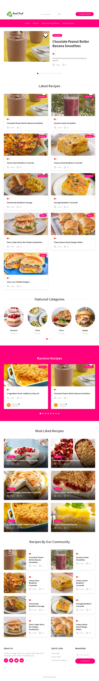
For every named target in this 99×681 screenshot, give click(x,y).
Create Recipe (85, 14)
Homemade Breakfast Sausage (19, 202)
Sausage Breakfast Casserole (66, 202)
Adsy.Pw (15, 404)
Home (27, 23)
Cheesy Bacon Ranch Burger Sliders (68, 242)
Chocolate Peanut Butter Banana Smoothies (25, 123)
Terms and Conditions (50, 23)
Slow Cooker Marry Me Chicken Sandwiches (24, 242)
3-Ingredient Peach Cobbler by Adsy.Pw (23, 393)
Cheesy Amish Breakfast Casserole (68, 163)
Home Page (55, 653)
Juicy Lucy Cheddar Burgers (18, 282)
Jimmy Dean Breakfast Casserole (20, 163)
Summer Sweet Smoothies (65, 123)
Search (35, 23)
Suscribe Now (85, 661)
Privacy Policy (68, 23)
